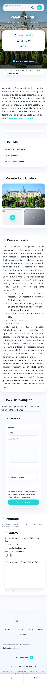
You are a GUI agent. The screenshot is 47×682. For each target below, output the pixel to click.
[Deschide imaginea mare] (23, 196)
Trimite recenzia (23, 502)
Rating (11, 428)
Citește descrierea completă (20, 118)
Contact (23, 634)
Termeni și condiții (36, 671)
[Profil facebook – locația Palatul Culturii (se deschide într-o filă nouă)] (6, 555)
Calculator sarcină (10, 645)
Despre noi (23, 657)
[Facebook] (31, 657)
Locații (31, 629)
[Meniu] (39, 7)
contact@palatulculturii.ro (15, 548)
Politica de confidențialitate (14, 671)
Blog (40, 629)
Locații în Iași (20, 70)
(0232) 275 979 (11, 544)
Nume (11, 466)
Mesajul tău (13, 439)
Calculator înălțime (11, 648)
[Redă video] (12, 217)
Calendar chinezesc (28, 645)
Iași (25, 46)
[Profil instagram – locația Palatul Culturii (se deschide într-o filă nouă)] (10, 555)
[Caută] (32, 7)
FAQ (15, 657)
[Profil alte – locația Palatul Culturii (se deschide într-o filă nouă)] (14, 555)
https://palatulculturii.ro (14, 551)
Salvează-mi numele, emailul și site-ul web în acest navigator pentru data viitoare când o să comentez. (22, 494)
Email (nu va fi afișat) (16, 477)
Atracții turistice (25, 35)
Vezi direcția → (11, 591)
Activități (19, 629)
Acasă (7, 629)
